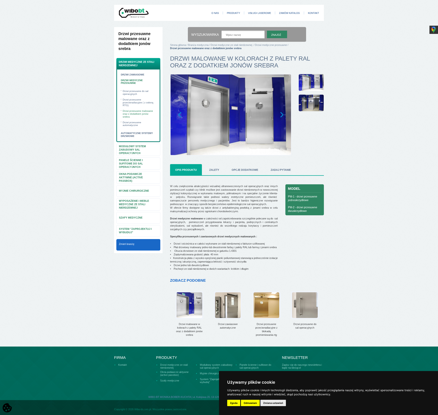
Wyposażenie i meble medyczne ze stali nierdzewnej (134, 204)
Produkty (233, 13)
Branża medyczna (198, 44)
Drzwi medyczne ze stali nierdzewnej (136, 63)
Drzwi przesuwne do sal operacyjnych (135, 92)
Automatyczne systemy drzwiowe (137, 134)
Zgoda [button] (233, 402)
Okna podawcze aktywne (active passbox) (131, 177)
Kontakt (313, 13)
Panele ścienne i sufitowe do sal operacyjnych (131, 163)
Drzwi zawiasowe (132, 74)
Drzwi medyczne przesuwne (132, 82)
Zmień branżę (126, 243)
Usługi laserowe (259, 13)
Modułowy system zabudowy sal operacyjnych (132, 150)
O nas (215, 13)
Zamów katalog (289, 13)
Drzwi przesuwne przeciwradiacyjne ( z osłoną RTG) (138, 102)
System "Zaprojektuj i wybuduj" (135, 230)
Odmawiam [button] (250, 402)
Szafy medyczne (131, 217)
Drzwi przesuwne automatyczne (132, 124)
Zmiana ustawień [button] (273, 402)
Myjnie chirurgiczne (134, 190)
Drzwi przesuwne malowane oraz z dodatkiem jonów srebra (138, 114)
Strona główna (178, 44)
